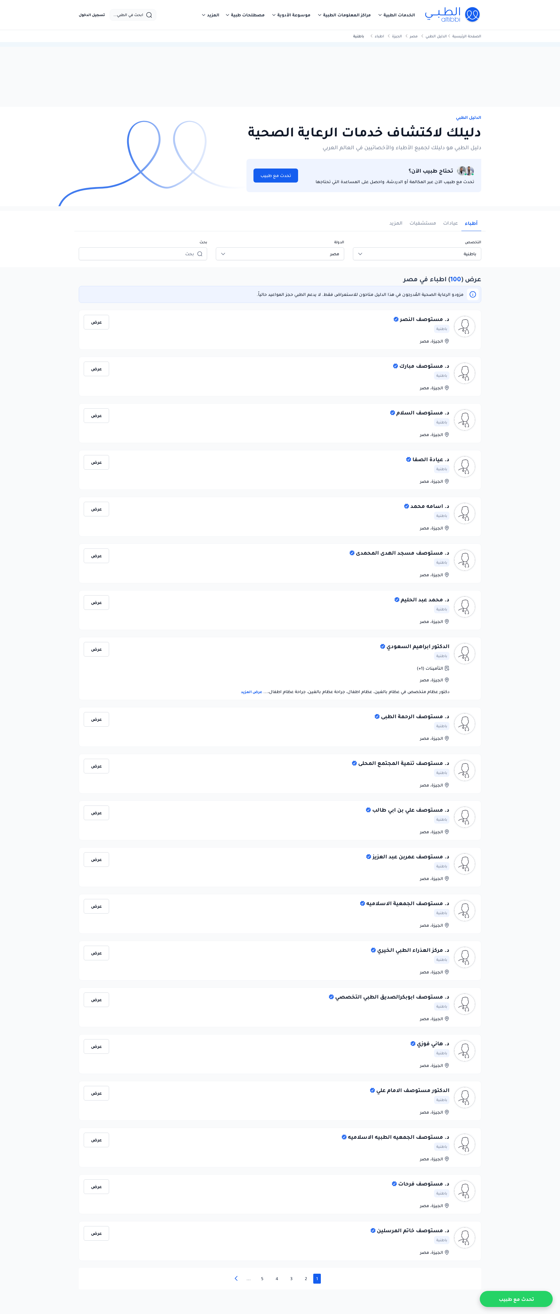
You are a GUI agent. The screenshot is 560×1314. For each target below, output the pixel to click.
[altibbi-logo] (452, 15)
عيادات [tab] (450, 223)
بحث (203, 242)
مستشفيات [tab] (423, 223)
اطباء (379, 36)
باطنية (441, 328)
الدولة (339, 242)
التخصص (473, 242)
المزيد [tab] (395, 223)
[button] (396, 15)
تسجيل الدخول (92, 15)
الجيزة (397, 36)
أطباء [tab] (471, 223)
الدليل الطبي (436, 36)
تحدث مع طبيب (275, 175)
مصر (414, 36)
